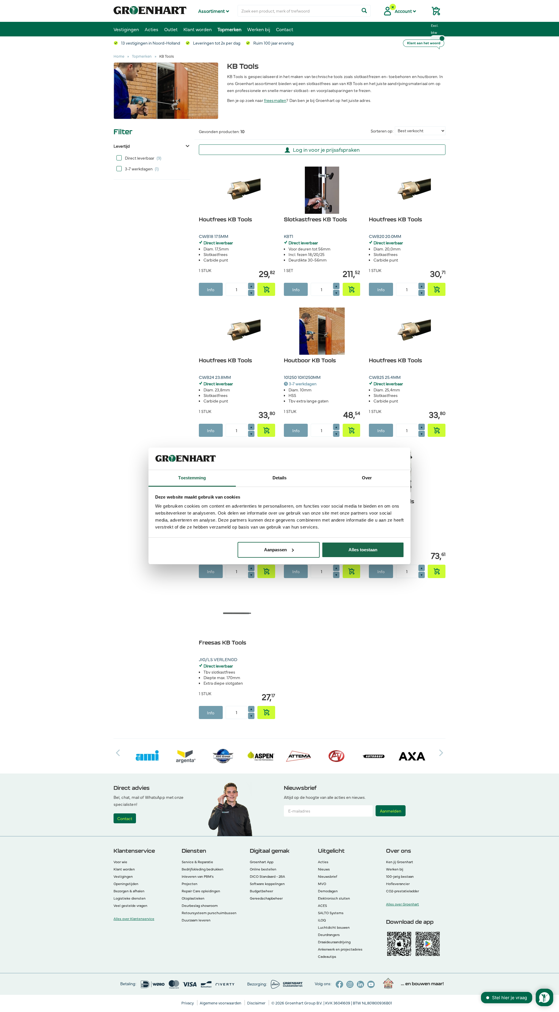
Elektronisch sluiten (334, 898)
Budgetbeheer (261, 891)
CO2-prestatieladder (402, 891)
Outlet (171, 29)
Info (210, 289)
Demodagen (328, 891)
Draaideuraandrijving (334, 941)
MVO (322, 883)
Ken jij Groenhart (399, 861)
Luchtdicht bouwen (334, 927)
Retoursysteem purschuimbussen (209, 912)
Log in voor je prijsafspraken (326, 149)
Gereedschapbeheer (266, 898)
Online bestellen (263, 869)
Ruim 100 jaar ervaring (273, 43)
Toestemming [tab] (192, 477)
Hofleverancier (398, 883)
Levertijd (122, 146)
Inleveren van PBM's (198, 876)
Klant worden (197, 29)
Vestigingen (126, 29)
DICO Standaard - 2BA (267, 876)
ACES (322, 905)
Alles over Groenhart (402, 904)
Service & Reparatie (197, 861)
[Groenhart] (150, 9)
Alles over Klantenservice (134, 918)
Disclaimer (256, 1002)
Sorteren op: (382, 131)
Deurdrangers (329, 934)
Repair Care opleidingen (201, 891)
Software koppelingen (267, 883)
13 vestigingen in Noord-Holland (150, 43)
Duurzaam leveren (196, 920)
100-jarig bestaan (400, 876)
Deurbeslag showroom (200, 905)
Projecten (189, 883)
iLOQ (322, 920)
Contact (284, 29)
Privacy (188, 1002)
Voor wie (120, 861)
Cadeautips (327, 956)
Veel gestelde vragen (130, 905)
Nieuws (324, 869)
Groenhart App (261, 861)
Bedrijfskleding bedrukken (202, 869)
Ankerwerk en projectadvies (340, 949)
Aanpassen (275, 549)
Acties (151, 29)
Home (119, 56)
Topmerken (229, 29)
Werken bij (258, 29)
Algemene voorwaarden (221, 1002)
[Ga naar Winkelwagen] (433, 13)
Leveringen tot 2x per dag (216, 43)
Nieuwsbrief (327, 876)
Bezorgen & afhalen (129, 891)
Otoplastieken (193, 898)
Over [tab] (367, 477)
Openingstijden (126, 883)
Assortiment (212, 11)
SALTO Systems (331, 912)
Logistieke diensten (130, 898)
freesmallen (275, 100)
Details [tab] (280, 477)
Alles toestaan (363, 549)
